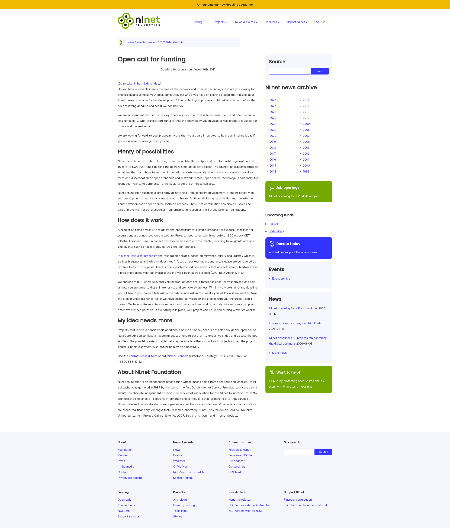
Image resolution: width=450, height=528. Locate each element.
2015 (273, 165)
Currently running (184, 505)
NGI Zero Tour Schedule (188, 472)
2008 (306, 129)
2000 (306, 165)
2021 (273, 129)
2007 (306, 135)
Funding (197, 22)
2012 (306, 106)
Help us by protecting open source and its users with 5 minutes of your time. (296, 379)
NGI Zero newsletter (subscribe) (250, 505)
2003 (306, 147)
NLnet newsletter (240, 499)
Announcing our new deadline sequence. (225, 4)
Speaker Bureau (183, 478)
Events (177, 455)
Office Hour (180, 466)
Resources (270, 22)
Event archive (281, 278)
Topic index (180, 511)
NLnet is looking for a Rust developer (293, 308)
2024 (273, 112)
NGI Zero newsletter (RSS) (246, 511)
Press (121, 461)
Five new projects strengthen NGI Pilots (295, 323)
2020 (273, 135)
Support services (129, 516)
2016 (273, 159)
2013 (306, 100)
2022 (273, 123)
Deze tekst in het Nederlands (138, 83)
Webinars (179, 461)
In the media (126, 466)
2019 (273, 141)
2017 (273, 153)
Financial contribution (298, 499)
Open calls (124, 499)
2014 (273, 171)
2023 (273, 117)
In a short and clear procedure (137, 256)
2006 (306, 141)
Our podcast (237, 461)
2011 (306, 112)
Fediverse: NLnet (240, 449)
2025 (273, 106)
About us (319, 22)
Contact (123, 472)
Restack (274, 223)
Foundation (125, 449)
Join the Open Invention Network (306, 505)
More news (279, 352)
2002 (306, 153)
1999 (306, 171)
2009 (306, 123)
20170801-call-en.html (171, 42)
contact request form (143, 356)
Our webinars (237, 466)
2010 (306, 117)
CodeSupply (276, 231)
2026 (273, 100)
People (122, 455)
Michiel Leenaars (177, 356)
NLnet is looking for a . (294, 191)
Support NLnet (295, 22)
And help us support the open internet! (294, 247)
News (152, 42)
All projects (180, 499)
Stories (177, 516)
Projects (219, 22)
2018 (273, 147)
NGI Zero (124, 511)
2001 (306, 159)
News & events (245, 22)
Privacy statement (130, 478)
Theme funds (126, 505)
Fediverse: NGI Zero (242, 455)
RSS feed (235, 472)
